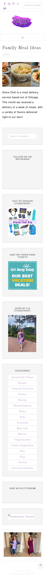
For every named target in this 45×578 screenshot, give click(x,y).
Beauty (22, 383)
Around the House (22, 377)
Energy (22, 400)
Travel (22, 462)
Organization (22, 440)
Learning (22, 423)
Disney (22, 394)
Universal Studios (23, 468)
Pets (22, 451)
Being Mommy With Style (22, 21)
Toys (23, 457)
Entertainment (23, 406)
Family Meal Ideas (21, 48)
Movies (22, 434)
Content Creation (22, 388)
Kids (22, 417)
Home (22, 411)
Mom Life (22, 428)
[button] (22, 37)
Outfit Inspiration (23, 445)
